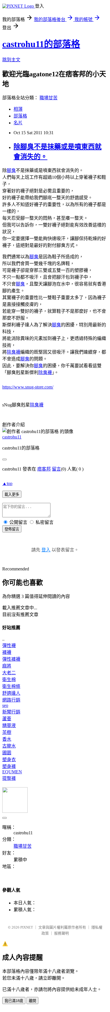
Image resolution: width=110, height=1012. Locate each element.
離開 (32, 1001)
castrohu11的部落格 (41, 44)
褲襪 (6, 652)
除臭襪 (13, 352)
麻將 (6, 666)
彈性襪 (9, 645)
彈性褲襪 (11, 659)
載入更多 (12, 494)
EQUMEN (12, 771)
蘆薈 (6, 718)
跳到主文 (11, 59)
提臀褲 (9, 778)
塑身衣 (9, 759)
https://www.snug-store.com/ (27, 387)
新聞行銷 (11, 711)
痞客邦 (44, 469)
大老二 (9, 672)
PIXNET (26, 927)
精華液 (9, 725)
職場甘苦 (48, 97)
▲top (7, 483)
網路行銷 (11, 700)
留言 (56, 469)
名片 (18, 122)
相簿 (18, 109)
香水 (6, 739)
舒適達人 (11, 693)
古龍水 (9, 746)
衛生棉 (9, 679)
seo (5, 705)
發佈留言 (12, 529)
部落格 (20, 116)
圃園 (6, 752)
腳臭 (11, 170)
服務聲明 (61, 933)
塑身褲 (9, 766)
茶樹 (6, 732)
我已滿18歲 (14, 1001)
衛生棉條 (11, 686)
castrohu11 (11, 436)
